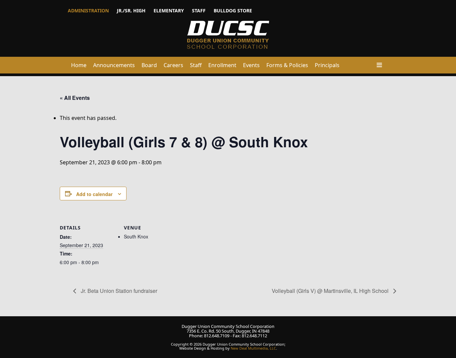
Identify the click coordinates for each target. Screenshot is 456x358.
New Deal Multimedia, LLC (253, 348)
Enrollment (222, 65)
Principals (327, 65)
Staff (199, 10)
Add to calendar (94, 194)
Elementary (169, 10)
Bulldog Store (233, 10)
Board (149, 65)
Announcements (114, 65)
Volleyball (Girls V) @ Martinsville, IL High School (331, 291)
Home (78, 65)
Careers (173, 65)
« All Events (75, 98)
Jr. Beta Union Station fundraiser (118, 291)
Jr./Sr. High (131, 10)
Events (251, 65)
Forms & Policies (287, 65)
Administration (88, 10)
